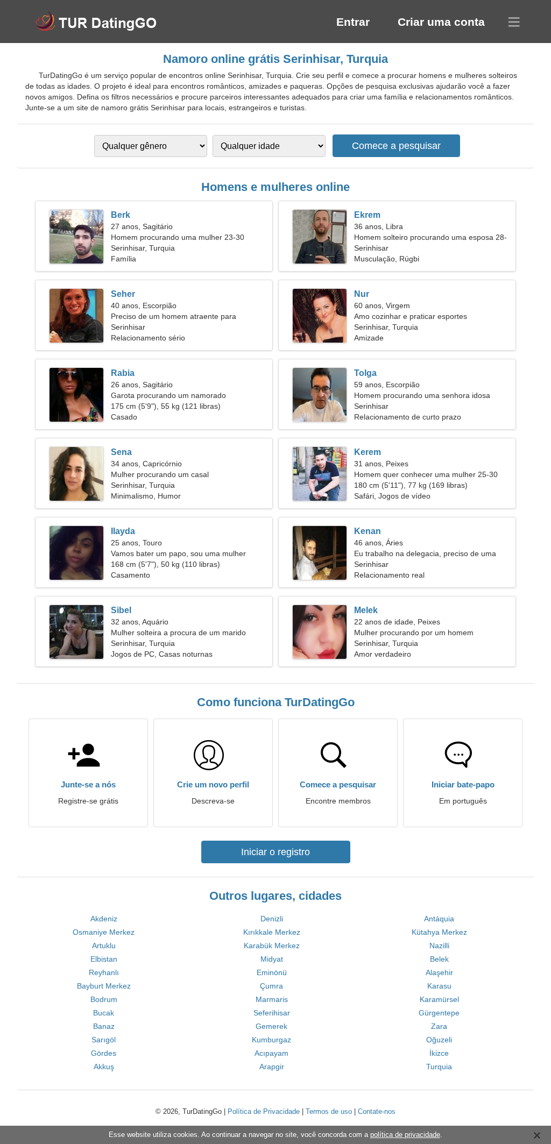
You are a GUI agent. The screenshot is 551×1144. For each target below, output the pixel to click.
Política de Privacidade (264, 1111)
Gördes (103, 1053)
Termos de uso (329, 1111)
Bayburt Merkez (104, 986)
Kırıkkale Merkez (271, 932)
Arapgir (271, 1066)
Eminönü (272, 972)
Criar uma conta (441, 22)
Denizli (271, 918)
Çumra (271, 986)
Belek (439, 959)
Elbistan (103, 959)
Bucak (103, 1012)
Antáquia (439, 918)
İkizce (439, 1053)
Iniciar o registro (275, 852)
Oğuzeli (439, 1039)
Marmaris (272, 999)
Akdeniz (103, 918)
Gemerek (271, 1026)
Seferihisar (271, 1012)
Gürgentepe (439, 1012)
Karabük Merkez (272, 945)
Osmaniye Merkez (104, 932)
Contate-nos (376, 1111)
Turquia (439, 1066)
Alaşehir (439, 972)
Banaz (104, 1026)
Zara (439, 1026)
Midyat (271, 959)
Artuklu (104, 945)
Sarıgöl (103, 1039)
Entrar (353, 22)
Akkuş (104, 1066)
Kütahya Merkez (439, 932)
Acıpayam (271, 1053)
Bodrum (103, 999)
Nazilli (439, 945)
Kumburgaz (271, 1039)
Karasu (439, 986)
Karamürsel (439, 999)
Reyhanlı (104, 972)
